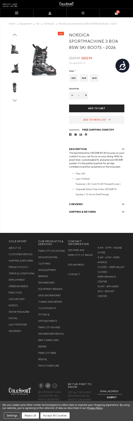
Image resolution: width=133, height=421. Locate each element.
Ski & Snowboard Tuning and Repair (50, 298)
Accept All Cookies (55, 415)
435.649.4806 (76, 264)
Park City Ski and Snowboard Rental (51, 330)
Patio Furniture (48, 365)
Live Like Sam (16, 299)
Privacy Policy (18, 267)
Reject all (30, 415)
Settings (12, 415)
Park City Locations (51, 250)
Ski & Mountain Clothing (47, 260)
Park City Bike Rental (47, 356)
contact (74, 274)
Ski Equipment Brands (47, 273)
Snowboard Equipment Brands (50, 285)
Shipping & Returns (21, 260)
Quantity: (74, 88)
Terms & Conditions (21, 273)
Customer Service (21, 254)
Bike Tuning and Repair (48, 343)
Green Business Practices (18, 289)
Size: (72, 71)
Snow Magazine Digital (19, 315)
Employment (17, 279)
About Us (15, 248)
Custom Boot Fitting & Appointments (47, 314)
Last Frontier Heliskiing (18, 327)
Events (13, 305)
